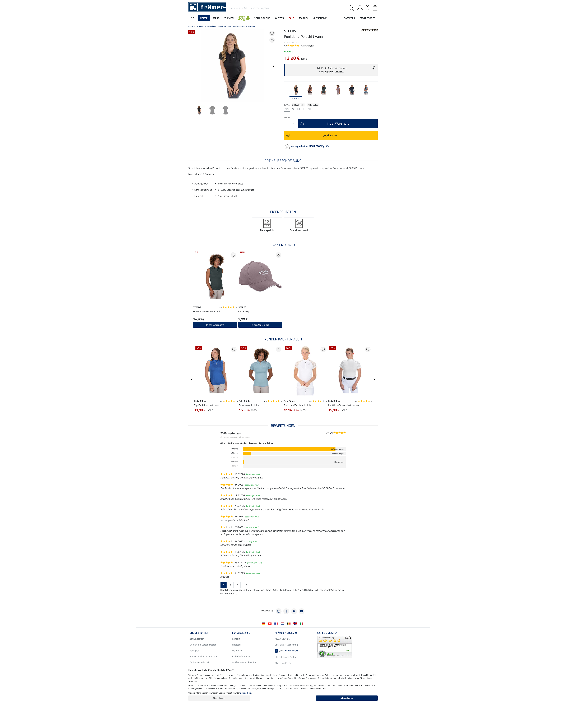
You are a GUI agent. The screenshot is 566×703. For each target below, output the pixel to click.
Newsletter (237, 650)
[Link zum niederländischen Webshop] (283, 623)
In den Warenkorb (215, 325)
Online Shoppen (199, 633)
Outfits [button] (279, 18)
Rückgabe (194, 650)
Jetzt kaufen (330, 135)
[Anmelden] (360, 7)
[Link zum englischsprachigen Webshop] (295, 623)
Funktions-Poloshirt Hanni (244, 26)
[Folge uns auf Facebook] (286, 611)
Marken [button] (303, 18)
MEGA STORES (367, 18)
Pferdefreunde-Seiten (286, 657)
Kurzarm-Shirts (224, 26)
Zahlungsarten (197, 638)
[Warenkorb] (375, 7)
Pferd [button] (216, 18)
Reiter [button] (204, 18)
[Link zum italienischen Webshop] (302, 623)
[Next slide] (273, 65)
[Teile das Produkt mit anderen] (272, 40)
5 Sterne (234, 448)
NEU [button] (193, 18)
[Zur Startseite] (207, 6)
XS (287, 109)
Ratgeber (314, 105)
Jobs (287, 650)
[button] (244, 18)
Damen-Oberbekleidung (206, 26)
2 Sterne (234, 461)
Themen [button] (229, 18)
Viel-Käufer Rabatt (241, 656)
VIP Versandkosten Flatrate (203, 656)
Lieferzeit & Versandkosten (203, 644)
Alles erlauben (346, 698)
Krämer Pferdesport (287, 633)
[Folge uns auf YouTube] (302, 611)
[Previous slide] (190, 65)
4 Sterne (234, 453)
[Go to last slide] (192, 379)
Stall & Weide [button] (262, 18)
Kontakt (236, 638)
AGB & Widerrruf (283, 663)
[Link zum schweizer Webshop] (270, 623)
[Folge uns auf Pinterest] (294, 611)
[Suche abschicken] (351, 8)
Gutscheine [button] (320, 18)
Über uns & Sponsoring (286, 644)
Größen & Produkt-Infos (244, 662)
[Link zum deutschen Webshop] (264, 623)
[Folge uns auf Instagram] (279, 611)
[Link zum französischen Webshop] (276, 623)
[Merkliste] (367, 7)
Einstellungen (219, 698)
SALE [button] (291, 18)
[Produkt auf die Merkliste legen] (272, 33)
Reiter (191, 26)
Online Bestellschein (200, 662)
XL (309, 109)
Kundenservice (241, 633)
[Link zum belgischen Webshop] (289, 623)
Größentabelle (298, 105)
